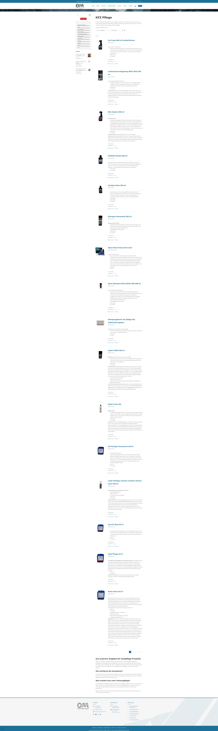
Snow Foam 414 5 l (115, 591)
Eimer (78, 47)
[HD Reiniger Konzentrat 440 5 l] (100, 450)
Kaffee (78, 45)
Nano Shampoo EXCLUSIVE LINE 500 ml (124, 284)
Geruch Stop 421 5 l (116, 524)
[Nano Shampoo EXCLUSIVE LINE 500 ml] (100, 286)
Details (117, 63)
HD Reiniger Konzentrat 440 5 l (121, 446)
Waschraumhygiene (81, 29)
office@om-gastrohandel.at (100, 711)
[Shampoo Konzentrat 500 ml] (100, 220)
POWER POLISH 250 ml (117, 156)
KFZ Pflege (79, 40)
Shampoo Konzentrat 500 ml (119, 216)
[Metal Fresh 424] (100, 408)
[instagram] (100, 714)
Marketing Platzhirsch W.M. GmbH (122, 730)
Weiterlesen (97, 35)
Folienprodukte (80, 38)
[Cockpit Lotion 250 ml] (100, 189)
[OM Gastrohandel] (80, 4)
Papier (79, 27)
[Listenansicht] (125, 30)
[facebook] (93, 714)
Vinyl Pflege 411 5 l (115, 554)
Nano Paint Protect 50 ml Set (120, 248)
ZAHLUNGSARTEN (133, 715)
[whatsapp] (98, 714)
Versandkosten (110, 61)
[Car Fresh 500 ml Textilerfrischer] (100, 45)
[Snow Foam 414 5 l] (100, 595)
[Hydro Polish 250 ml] (100, 354)
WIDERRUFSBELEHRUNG (134, 713)
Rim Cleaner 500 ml (116, 112)
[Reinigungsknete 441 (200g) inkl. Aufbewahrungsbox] (100, 323)
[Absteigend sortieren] (109, 30)
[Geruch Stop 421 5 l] (100, 528)
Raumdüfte (79, 43)
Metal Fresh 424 (114, 404)
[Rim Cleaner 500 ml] (100, 116)
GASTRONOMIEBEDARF (134, 711)
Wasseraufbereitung (81, 31)
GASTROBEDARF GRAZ (134, 709)
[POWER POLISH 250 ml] (100, 159)
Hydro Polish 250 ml (116, 350)
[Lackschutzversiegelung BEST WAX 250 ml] (100, 75)
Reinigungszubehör (81, 36)
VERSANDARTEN (133, 717)
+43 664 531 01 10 (98, 709)
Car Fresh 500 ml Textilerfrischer (121, 40)
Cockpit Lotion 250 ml (117, 185)
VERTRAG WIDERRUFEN (134, 719)
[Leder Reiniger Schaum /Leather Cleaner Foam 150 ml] (100, 484)
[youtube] (95, 714)
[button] (2, 728)
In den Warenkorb (111, 63)
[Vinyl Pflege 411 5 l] (100, 558)
